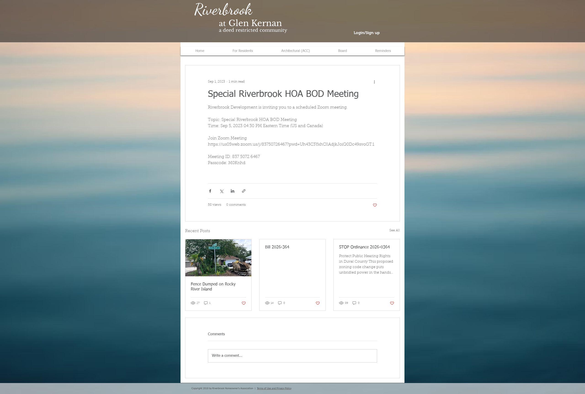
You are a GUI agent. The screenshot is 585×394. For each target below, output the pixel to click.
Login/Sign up (367, 33)
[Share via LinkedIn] (232, 191)
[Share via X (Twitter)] (221, 191)
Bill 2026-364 (277, 247)
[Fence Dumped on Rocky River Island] (218, 257)
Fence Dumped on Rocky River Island (213, 286)
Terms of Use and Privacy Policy (274, 388)
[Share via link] (244, 191)
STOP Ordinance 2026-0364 (364, 247)
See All (394, 230)
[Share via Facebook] (210, 191)
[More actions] (374, 82)
